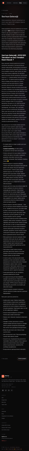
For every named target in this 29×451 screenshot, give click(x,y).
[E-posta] (12, 390)
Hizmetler (9, 2)
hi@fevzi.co (13, 387)
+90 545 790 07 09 (6, 387)
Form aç (3, 440)
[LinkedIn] (3, 390)
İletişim (25, 2)
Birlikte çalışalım (22, 358)
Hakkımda (15, 2)
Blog (20, 2)
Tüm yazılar (5, 10)
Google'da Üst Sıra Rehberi (7, 416)
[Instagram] (6, 390)
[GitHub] (9, 390)
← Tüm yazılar (5, 358)
